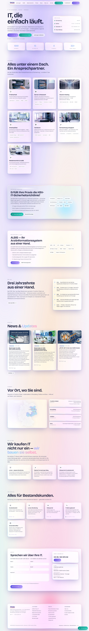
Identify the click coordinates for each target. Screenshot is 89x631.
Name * (11, 561)
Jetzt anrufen (57, 560)
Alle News (10, 373)
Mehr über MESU (11, 302)
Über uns (46, 3)
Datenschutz (66, 625)
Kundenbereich (67, 2)
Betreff (31, 567)
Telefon (11, 567)
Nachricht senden (16, 586)
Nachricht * (12, 572)
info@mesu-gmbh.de (58, 567)
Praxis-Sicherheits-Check (53, 608)
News (41, 3)
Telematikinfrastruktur (36, 610)
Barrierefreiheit (73, 625)
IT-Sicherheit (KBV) (36, 614)
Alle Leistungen (35, 618)
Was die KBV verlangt (29, 214)
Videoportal (50, 620)
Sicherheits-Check (26, 35)
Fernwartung (59, 2)
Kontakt (51, 3)
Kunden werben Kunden (69, 612)
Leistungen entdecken (39, 35)
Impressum (61, 625)
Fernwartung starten (52, 610)
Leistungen (18, 3)
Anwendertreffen (68, 610)
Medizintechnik (30, 3)
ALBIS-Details (14, 262)
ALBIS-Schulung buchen (26, 262)
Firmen (36, 3)
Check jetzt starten (18, 214)
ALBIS (24, 3)
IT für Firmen (34, 616)
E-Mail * (31, 561)
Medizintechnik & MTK (36, 612)
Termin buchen (76, 2)
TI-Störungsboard (52, 616)
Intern (77, 625)
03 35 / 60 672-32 (61, 557)
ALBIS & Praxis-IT (35, 608)
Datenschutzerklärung (34, 583)
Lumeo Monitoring (52, 618)
